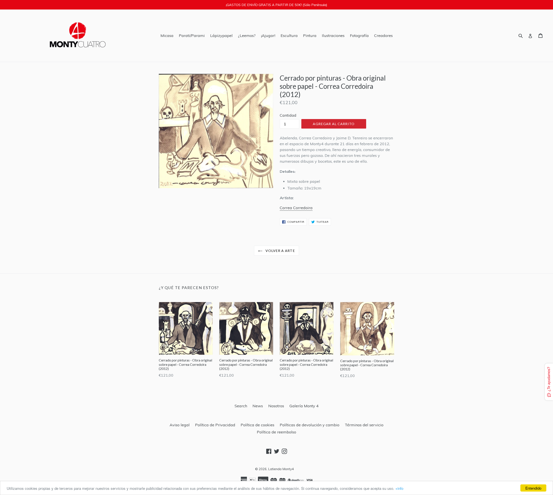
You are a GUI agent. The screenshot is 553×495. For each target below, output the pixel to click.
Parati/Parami (192, 35)
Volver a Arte (280, 250)
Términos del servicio (364, 424)
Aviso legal (180, 424)
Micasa (166, 35)
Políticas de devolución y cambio (309, 424)
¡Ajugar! (268, 35)
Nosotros (276, 405)
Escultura (289, 35)
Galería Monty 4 (304, 405)
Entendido (533, 488)
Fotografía (359, 35)
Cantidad (288, 115)
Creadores (383, 35)
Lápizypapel (221, 35)
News (258, 405)
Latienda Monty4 (281, 469)
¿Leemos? (247, 35)
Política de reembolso (276, 432)
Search (241, 405)
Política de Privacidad (215, 424)
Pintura (309, 35)
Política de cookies (257, 424)
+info (399, 488)
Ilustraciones (333, 35)
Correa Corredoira (296, 207)
